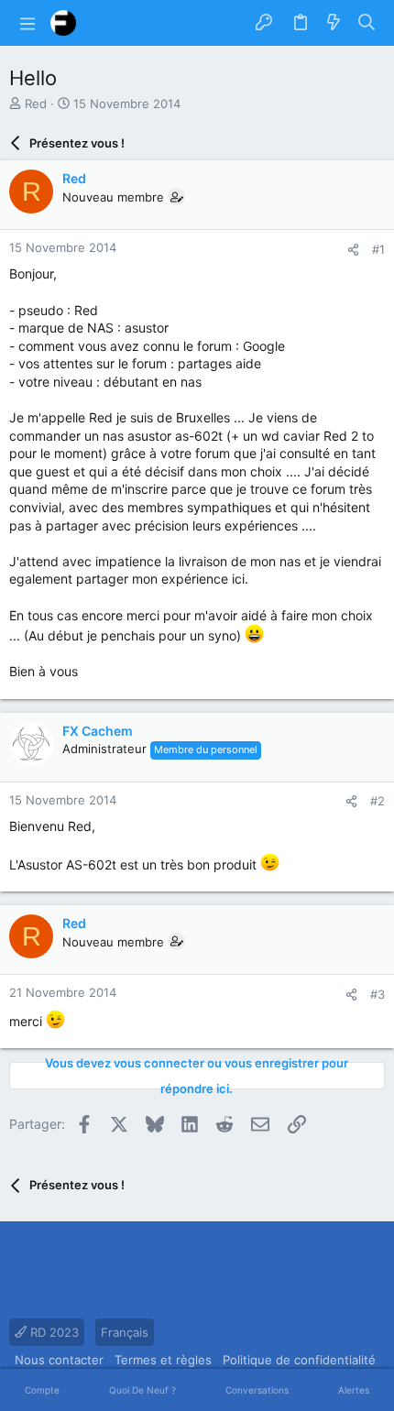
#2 (377, 800)
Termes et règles (163, 1359)
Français (124, 1332)
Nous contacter (59, 1359)
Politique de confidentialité (299, 1359)
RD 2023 (53, 1332)
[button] (27, 22)
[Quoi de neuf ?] (333, 23)
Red (36, 103)
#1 (378, 249)
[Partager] (353, 249)
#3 (377, 994)
